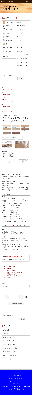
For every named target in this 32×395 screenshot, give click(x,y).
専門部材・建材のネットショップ (10, 6)
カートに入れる (17, 303)
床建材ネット (10, 8)
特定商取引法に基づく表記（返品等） (14, 272)
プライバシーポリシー (16, 381)
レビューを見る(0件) (9, 266)
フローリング (6, 87)
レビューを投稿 (8, 268)
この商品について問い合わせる (12, 275)
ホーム (3, 85)
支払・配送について (16, 375)
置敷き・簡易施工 (7, 89)
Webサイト (15, 225)
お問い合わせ (16, 383)
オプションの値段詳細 (10, 270)
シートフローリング (8, 102)
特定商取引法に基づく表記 (16, 378)
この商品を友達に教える (10, 274)
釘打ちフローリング (8, 111)
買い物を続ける (8, 277)
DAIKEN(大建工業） (8, 94)
